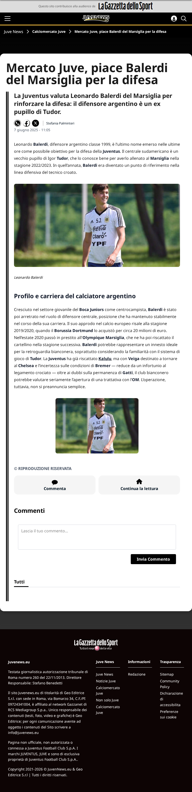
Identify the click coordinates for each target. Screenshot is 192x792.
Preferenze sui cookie (169, 714)
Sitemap (167, 674)
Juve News (13, 31)
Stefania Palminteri (60, 123)
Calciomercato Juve (49, 31)
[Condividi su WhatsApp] (17, 123)
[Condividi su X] (35, 123)
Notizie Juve (106, 681)
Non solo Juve (107, 700)
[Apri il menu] (7, 18)
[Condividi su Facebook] (26, 123)
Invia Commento (153, 559)
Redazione (137, 674)
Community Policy (169, 684)
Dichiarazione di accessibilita (171, 699)
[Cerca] (184, 18)
